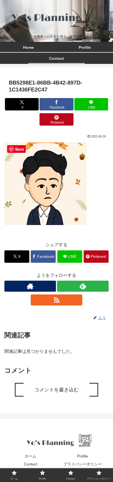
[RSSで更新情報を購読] (56, 299)
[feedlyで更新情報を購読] (83, 286)
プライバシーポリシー (82, 464)
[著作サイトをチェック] (30, 286)
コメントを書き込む (56, 389)
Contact (30, 464)
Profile (82, 456)
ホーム (30, 456)
